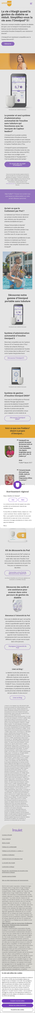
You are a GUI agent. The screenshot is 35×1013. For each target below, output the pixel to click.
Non (22, 500)
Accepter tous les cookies (17, 1001)
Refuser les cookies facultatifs (17, 1005)
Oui (13, 500)
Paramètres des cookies (17, 1009)
